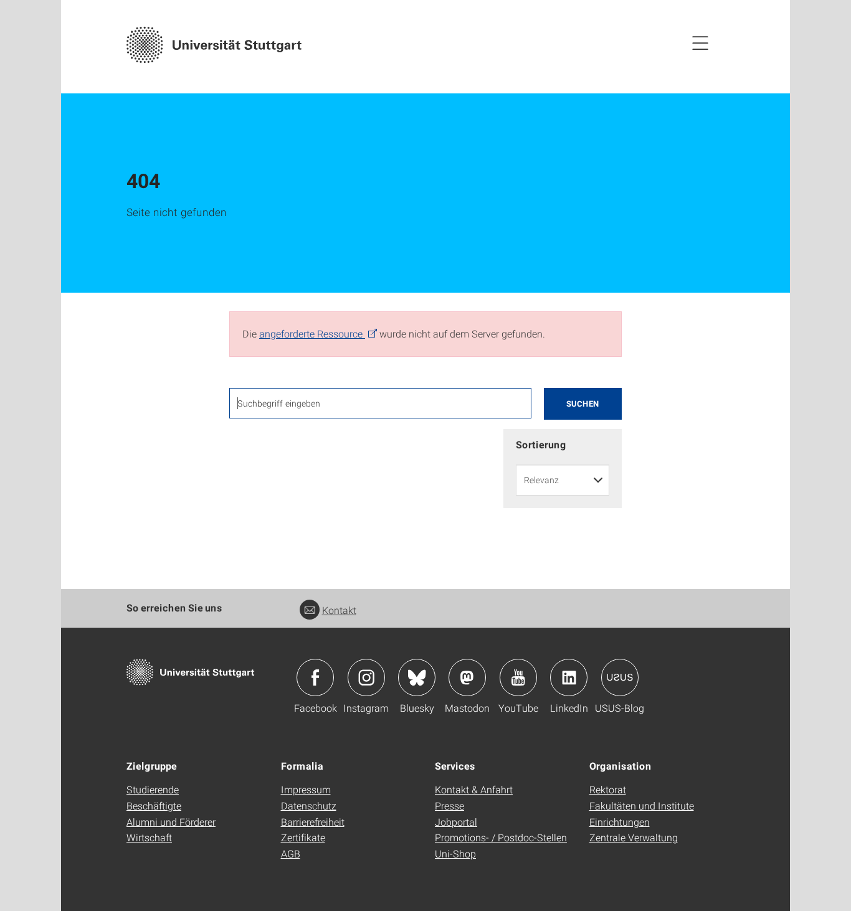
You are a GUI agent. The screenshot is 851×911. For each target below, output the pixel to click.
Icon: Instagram (366, 677)
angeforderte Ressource (312, 333)
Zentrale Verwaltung (633, 837)
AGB (290, 853)
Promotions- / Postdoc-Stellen (501, 837)
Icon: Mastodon (467, 677)
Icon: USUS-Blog (620, 677)
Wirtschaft (149, 837)
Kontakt (339, 609)
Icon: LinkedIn (568, 677)
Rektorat (607, 789)
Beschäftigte (153, 805)
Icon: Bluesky (416, 677)
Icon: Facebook (315, 677)
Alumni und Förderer (171, 821)
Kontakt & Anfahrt (474, 789)
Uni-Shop (455, 853)
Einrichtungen (619, 821)
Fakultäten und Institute (641, 805)
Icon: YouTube (518, 677)
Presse (449, 805)
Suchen (582, 403)
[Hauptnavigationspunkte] (700, 42)
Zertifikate (303, 837)
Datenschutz (308, 805)
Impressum (306, 789)
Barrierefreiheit (313, 821)
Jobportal (456, 821)
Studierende (152, 789)
